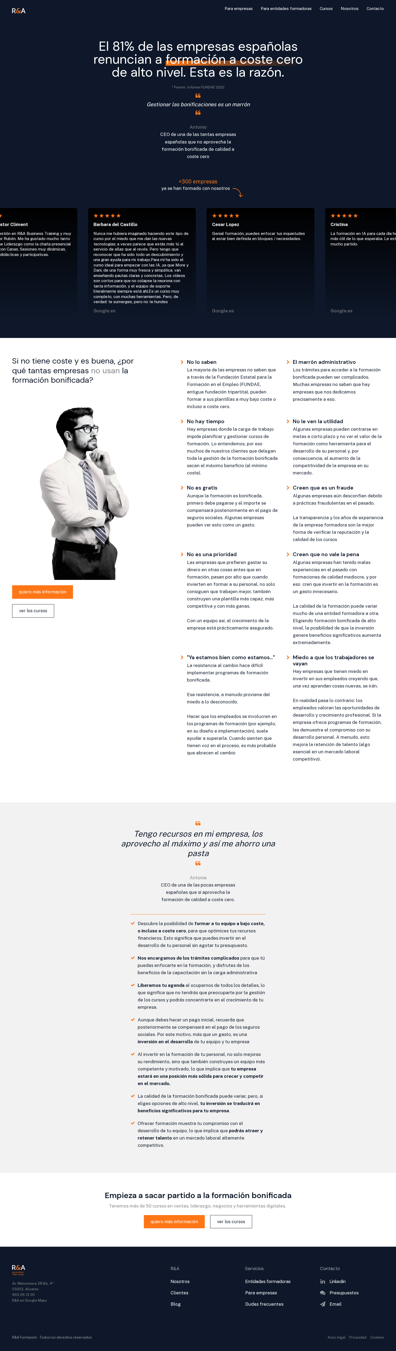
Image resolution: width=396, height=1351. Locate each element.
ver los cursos (33, 610)
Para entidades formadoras (286, 8)
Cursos (326, 8)
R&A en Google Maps (29, 1300)
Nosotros (350, 8)
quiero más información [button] (42, 591)
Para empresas (239, 8)
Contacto (375, 8)
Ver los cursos (231, 1221)
